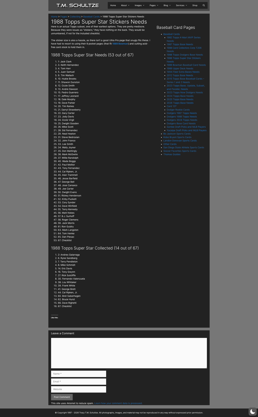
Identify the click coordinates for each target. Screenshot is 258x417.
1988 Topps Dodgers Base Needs (185, 54)
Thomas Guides (171, 154)
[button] (253, 412)
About (124, 5)
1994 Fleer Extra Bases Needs (183, 71)
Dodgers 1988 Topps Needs (182, 116)
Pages (153, 5)
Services (180, 5)
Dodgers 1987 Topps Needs (182, 113)
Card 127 (171, 106)
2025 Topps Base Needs (180, 99)
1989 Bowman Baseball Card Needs (186, 65)
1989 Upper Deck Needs (180, 68)
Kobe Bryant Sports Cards (177, 137)
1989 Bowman (120, 43)
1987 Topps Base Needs (180, 44)
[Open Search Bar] (204, 5)
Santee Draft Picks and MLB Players (186, 126)
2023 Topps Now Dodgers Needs (185, 92)
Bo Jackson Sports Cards (177, 133)
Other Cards (170, 144)
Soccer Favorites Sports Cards (179, 151)
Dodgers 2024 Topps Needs (182, 120)
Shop (194, 5)
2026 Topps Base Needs (180, 102)
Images (138, 5)
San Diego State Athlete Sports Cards (183, 147)
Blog (166, 5)
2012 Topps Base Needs (180, 75)
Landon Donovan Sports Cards (180, 140)
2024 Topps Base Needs (180, 96)
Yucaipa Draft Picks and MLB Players (187, 130)
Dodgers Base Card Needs (181, 123)
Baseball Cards (171, 34)
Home (113, 5)
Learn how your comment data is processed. (118, 403)
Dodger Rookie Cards (178, 109)
